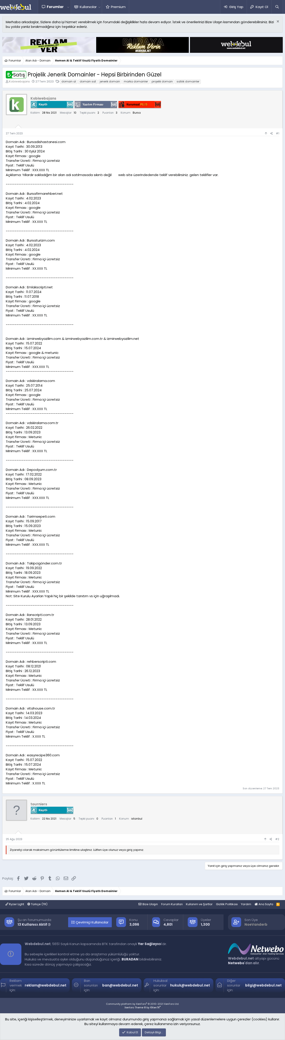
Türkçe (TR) (38, 904)
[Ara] (277, 7)
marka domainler (136, 81)
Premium (118, 6)
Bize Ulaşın (150, 904)
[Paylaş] (271, 133)
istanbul (136, 819)
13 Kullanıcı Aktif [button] (33, 924)
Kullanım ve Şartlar (199, 904)
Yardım (246, 904)
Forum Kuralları (172, 904)
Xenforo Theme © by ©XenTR (142, 1007)
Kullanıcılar (88, 6)
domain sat (88, 81)
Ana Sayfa (265, 904)
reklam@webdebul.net (45, 985)
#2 (277, 839)
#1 (277, 133)
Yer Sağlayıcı (149, 944)
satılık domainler (188, 81)
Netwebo (236, 963)
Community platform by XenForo (142, 1004)
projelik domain (162, 81)
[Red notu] (277, 22)
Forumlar (55, 6)
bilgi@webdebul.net (263, 985)
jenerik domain (110, 81)
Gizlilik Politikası (227, 904)
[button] (68, 7)
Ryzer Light (16, 904)
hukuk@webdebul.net (190, 985)
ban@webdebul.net (120, 985)
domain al (68, 81)
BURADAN (130, 959)
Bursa (137, 113)
